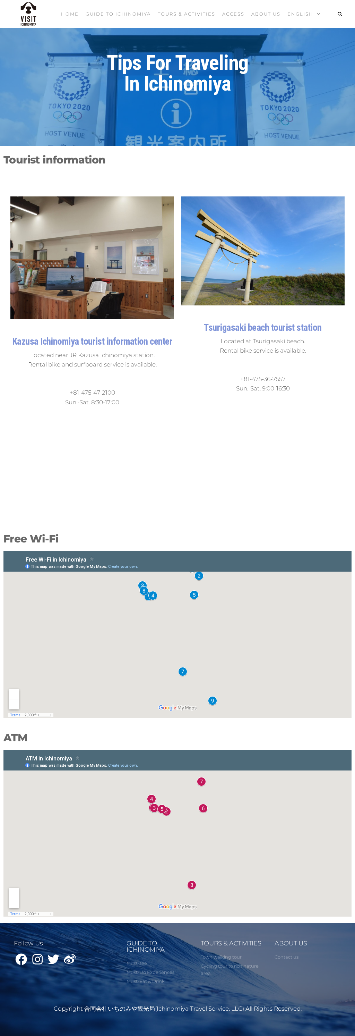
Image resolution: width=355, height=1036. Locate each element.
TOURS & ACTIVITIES (231, 943)
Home (70, 14)
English (300, 14)
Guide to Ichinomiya (118, 14)
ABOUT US (291, 943)
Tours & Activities (186, 14)
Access (233, 14)
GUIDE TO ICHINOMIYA (145, 946)
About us (265, 14)
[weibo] (69, 961)
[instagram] (38, 961)
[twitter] (54, 961)
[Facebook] (22, 961)
